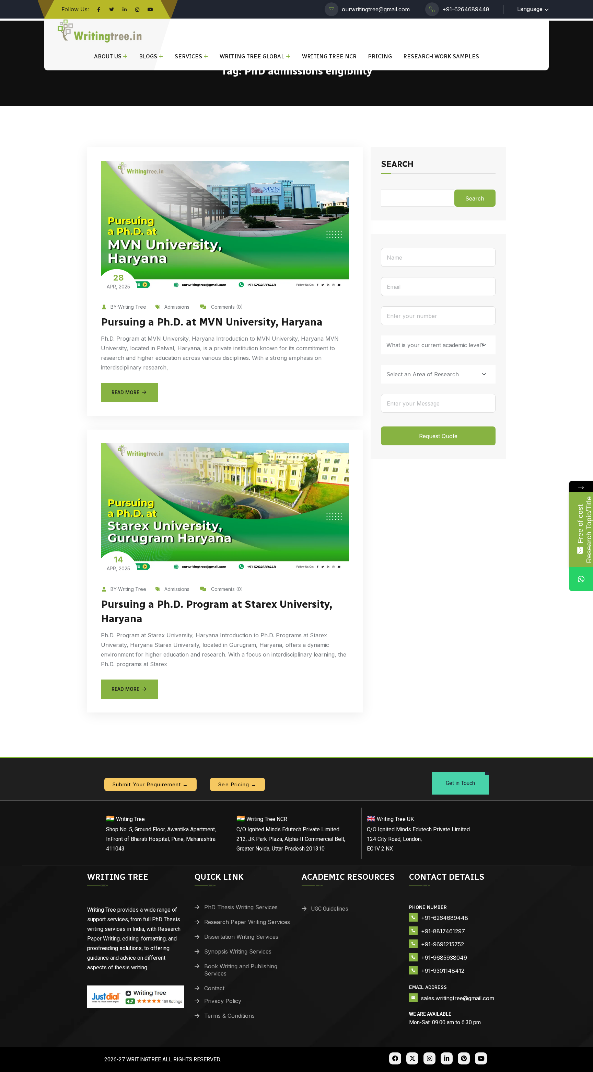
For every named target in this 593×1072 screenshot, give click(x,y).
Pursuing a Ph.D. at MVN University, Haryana (212, 322)
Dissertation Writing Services (241, 936)
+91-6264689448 (465, 9)
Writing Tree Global (252, 56)
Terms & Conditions (229, 1015)
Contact (214, 988)
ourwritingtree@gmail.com (376, 9)
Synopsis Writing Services (237, 951)
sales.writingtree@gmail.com (457, 998)
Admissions (176, 307)
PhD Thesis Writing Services (241, 907)
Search (397, 164)
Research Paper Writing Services (247, 922)
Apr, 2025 (118, 281)
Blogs (148, 56)
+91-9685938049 (444, 957)
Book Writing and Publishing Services (240, 970)
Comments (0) (226, 307)
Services (188, 56)
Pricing (380, 56)
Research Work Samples (441, 56)
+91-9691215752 (442, 944)
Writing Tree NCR (329, 56)
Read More (125, 392)
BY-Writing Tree (128, 307)
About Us (107, 56)
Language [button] (530, 8)
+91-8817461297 (443, 931)
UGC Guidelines (329, 908)
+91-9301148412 (442, 970)
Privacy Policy (222, 1000)
